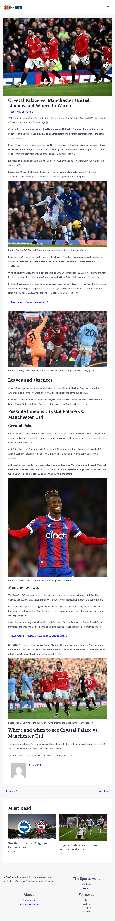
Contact (86, 887)
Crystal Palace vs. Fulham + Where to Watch (79, 847)
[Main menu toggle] (108, 7)
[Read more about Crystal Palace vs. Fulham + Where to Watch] (83, 827)
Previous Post (11, 791)
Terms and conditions (29, 903)
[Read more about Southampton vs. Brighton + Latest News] (32, 826)
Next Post (105, 791)
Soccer (12, 111)
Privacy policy (28, 900)
